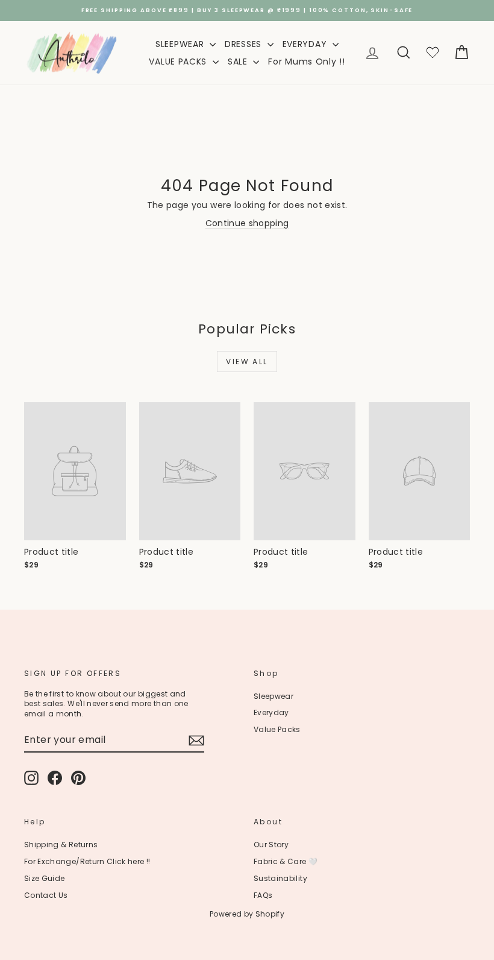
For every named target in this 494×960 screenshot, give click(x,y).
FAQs (263, 895)
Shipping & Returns (61, 844)
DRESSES (244, 44)
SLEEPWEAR (181, 44)
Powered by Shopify (247, 914)
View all (246, 361)
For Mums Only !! (306, 61)
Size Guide (44, 878)
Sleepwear (273, 696)
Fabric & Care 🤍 (285, 861)
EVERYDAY (306, 44)
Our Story (271, 844)
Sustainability (280, 878)
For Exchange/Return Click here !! (87, 861)
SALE (239, 61)
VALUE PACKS (179, 61)
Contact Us (46, 895)
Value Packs (277, 729)
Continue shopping (247, 223)
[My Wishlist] (432, 52)
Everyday (271, 712)
